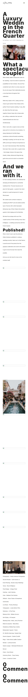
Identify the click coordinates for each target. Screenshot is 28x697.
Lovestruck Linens (11, 658)
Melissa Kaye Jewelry (14, 626)
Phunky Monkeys (13, 604)
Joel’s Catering (11, 592)
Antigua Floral (13, 589)
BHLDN (7, 633)
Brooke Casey (11, 113)
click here (11, 257)
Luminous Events (12, 642)
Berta (12, 620)
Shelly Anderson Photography (17, 576)
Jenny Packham (18, 620)
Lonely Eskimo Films (15, 608)
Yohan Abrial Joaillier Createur (14, 639)
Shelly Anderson (7, 237)
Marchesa (11, 633)
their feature (22, 240)
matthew (6, 40)
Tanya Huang (15, 655)
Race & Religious (11, 585)
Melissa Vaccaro (15, 614)
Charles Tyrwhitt (16, 636)
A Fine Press (12, 611)
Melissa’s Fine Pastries (11, 595)
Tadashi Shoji (18, 633)
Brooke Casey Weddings (17, 582)
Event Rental (10, 652)
